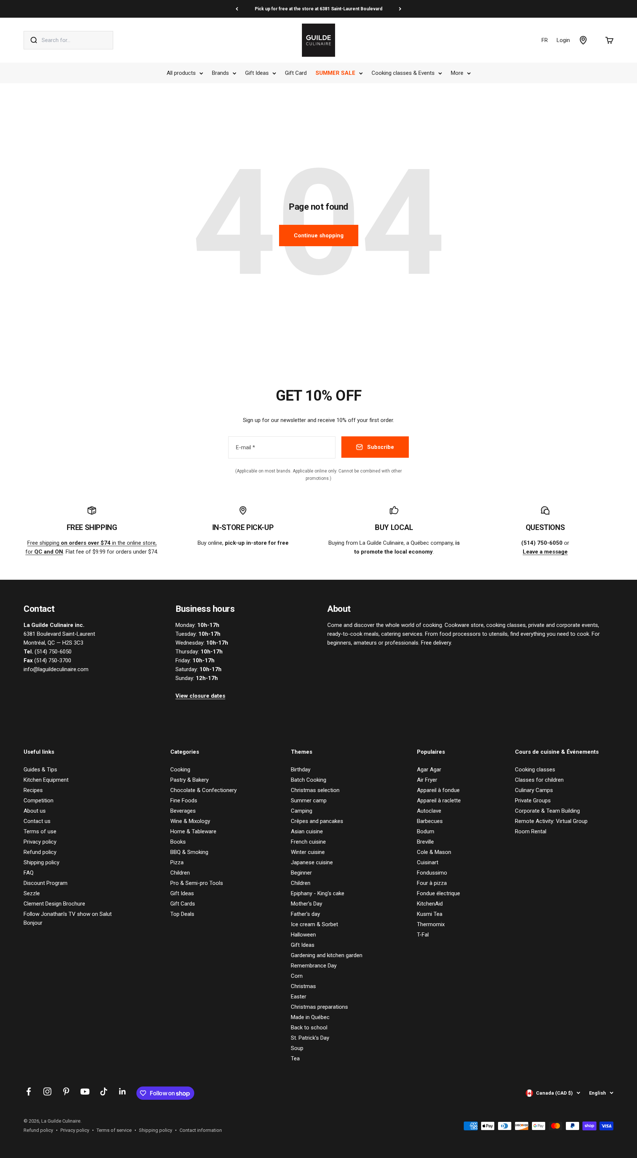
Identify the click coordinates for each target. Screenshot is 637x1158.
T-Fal (423, 934)
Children (180, 872)
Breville (425, 841)
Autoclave (429, 811)
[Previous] (237, 9)
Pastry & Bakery (189, 780)
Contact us (37, 821)
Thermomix (431, 924)
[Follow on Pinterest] (66, 1091)
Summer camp (309, 800)
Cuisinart (427, 862)
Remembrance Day (314, 965)
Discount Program (45, 883)
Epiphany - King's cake (317, 893)
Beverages (183, 811)
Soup (297, 1048)
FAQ (29, 872)
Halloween (303, 934)
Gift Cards (182, 903)
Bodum (425, 831)
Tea (295, 1058)
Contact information (201, 1130)
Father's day (305, 914)
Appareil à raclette (439, 800)
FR (545, 40)
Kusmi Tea (429, 914)
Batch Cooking (308, 780)
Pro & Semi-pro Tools (196, 883)
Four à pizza (432, 883)
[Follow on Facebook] (29, 1091)
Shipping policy (41, 862)
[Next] (400, 9)
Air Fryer (427, 780)
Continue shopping (319, 235)
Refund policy (40, 852)
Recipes (33, 790)
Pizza (177, 862)
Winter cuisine (308, 852)
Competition (38, 800)
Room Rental (530, 831)
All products (181, 73)
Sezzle (32, 893)
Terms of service (114, 1130)
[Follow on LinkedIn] (123, 1091)
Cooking (180, 769)
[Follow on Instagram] (47, 1091)
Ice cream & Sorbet (314, 924)
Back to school (309, 1027)
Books (178, 841)
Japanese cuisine (312, 862)
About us (35, 811)
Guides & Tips (40, 769)
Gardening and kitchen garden (326, 955)
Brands (220, 73)
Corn (297, 976)
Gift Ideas (257, 73)
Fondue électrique (438, 893)
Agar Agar (429, 769)
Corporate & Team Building (547, 811)
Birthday (300, 769)
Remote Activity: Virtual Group (551, 821)
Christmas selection (315, 790)
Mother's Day (306, 903)
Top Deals (182, 914)
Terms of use (40, 831)
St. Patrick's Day (310, 1038)
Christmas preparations (319, 1007)
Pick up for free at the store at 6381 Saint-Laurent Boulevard (318, 8)
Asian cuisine (307, 831)
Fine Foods (183, 800)
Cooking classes (535, 769)
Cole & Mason (434, 852)
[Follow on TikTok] (104, 1091)
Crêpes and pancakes (317, 821)
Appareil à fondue (438, 790)
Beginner (301, 872)
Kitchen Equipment (46, 780)
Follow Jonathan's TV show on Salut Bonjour (68, 918)
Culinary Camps (534, 790)
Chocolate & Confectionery (203, 790)
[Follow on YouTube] (85, 1091)
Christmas (303, 986)
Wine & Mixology (190, 821)
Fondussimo (432, 872)
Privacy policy (40, 841)
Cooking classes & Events (403, 73)
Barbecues (430, 821)
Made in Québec (310, 1017)
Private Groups (533, 800)
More (457, 73)
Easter (298, 996)
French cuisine (308, 841)
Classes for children (539, 780)
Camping (301, 811)
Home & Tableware (193, 831)
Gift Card (296, 73)
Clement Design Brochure (54, 903)
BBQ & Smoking (189, 852)
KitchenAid (430, 903)
